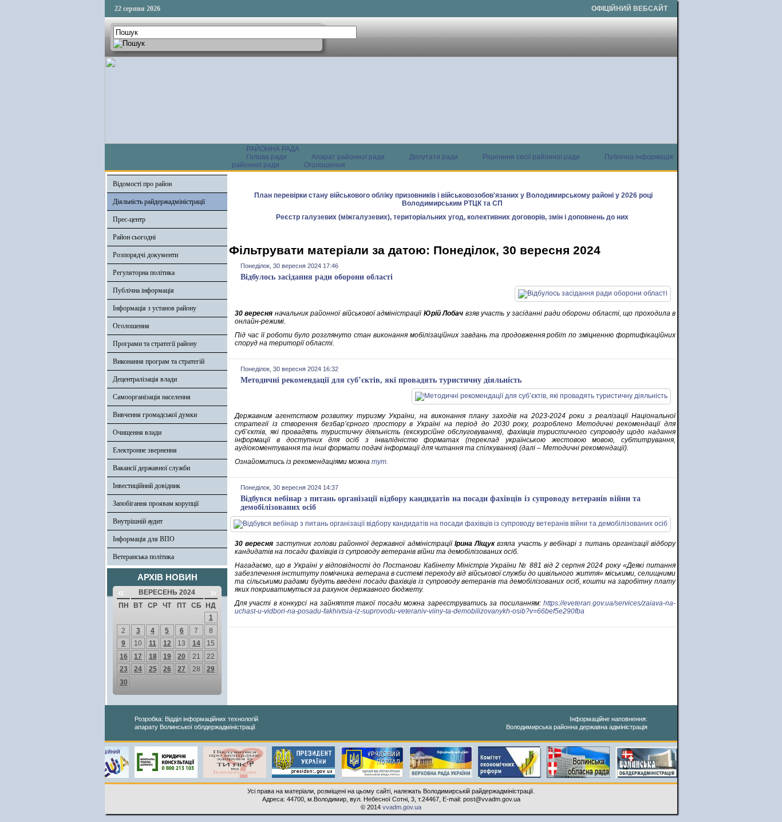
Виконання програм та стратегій (158, 361)
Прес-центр (129, 219)
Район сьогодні (134, 237)
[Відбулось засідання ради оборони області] (593, 293)
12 (167, 643)
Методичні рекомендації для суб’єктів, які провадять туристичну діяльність (381, 380)
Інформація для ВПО (144, 539)
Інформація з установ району (154, 308)
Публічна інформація (143, 290)
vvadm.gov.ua (401, 807)
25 (153, 669)
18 (153, 656)
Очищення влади (137, 432)
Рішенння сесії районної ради (531, 157)
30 (124, 682)
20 (181, 656)
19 (167, 656)
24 (138, 669)
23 (124, 669)
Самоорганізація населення (152, 397)
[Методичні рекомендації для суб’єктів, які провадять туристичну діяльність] (541, 396)
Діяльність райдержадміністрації (159, 202)
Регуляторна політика (144, 273)
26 (167, 669)
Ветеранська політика (143, 557)
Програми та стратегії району (155, 344)
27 (181, 669)
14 (196, 643)
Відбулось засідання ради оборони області (316, 277)
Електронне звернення (145, 450)
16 (124, 656)
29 (211, 669)
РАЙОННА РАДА (272, 149)
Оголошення (324, 165)
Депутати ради (433, 157)
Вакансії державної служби (151, 468)
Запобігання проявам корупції (156, 504)
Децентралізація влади (145, 379)
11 (152, 643)
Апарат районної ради (348, 157)
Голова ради (266, 157)
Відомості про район (142, 184)
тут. (380, 462)
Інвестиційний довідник (146, 486)
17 (138, 656)
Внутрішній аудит (138, 521)
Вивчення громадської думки (155, 415)
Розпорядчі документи (145, 255)
